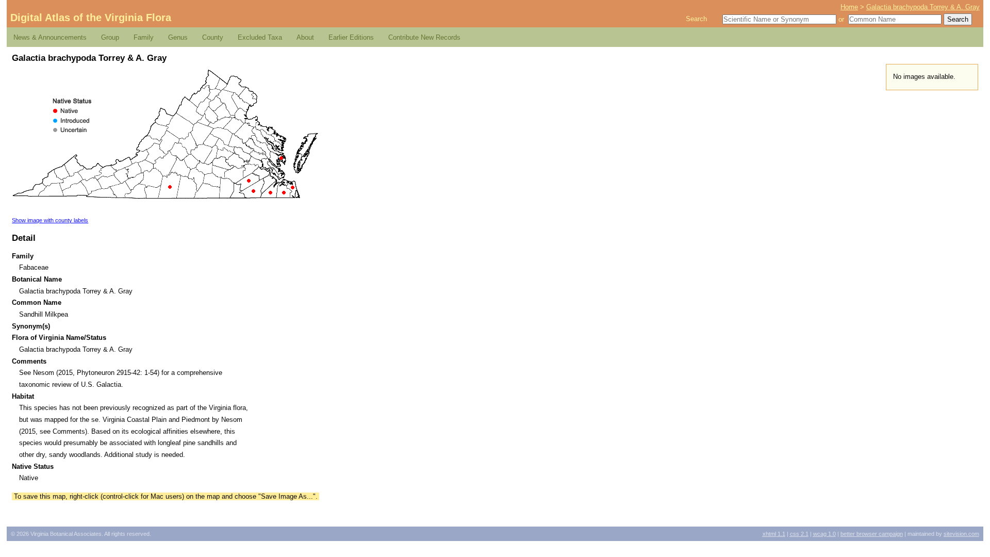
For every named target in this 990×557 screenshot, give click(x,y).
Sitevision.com (961, 534)
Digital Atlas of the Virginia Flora (90, 17)
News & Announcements (50, 37)
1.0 (824, 534)
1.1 (774, 534)
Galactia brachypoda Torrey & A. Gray (923, 7)
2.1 (799, 534)
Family (144, 37)
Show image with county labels (50, 220)
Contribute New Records (424, 37)
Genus (178, 37)
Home (849, 7)
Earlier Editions (351, 37)
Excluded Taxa (260, 37)
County (212, 37)
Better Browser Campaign (871, 534)
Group (110, 37)
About (305, 37)
